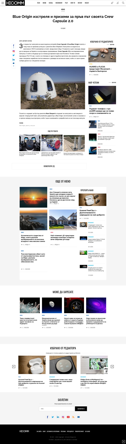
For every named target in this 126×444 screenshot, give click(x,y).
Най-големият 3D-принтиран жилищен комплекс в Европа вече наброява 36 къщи (62, 237)
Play (66, 3)
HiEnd (44, 3)
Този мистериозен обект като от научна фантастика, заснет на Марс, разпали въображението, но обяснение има (33, 258)
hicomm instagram (63, 417)
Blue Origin (22, 125)
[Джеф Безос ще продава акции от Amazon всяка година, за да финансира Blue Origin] (52, 143)
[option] (102, 125)
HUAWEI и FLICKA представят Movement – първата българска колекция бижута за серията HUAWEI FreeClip (100, 71)
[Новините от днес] (112, 3)
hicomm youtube (68, 417)
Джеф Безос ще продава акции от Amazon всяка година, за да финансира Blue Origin (51, 154)
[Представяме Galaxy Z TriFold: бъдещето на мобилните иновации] (83, 238)
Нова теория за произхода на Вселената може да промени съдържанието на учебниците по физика (96, 320)
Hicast (87, 3)
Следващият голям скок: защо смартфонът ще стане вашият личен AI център (96, 226)
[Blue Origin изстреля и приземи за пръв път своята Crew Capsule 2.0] (13, 51)
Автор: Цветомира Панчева (25, 41)
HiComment (59, 3)
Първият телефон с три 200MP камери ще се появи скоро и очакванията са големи (101, 112)
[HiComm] (15, 3)
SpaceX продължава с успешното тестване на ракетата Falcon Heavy (73, 154)
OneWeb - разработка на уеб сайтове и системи (63, 439)
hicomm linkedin (58, 417)
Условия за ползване (53, 431)
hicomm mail (79, 417)
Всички (112, 44)
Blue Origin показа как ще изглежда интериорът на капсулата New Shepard (29, 154)
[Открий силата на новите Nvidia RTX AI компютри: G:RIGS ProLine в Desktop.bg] (83, 266)
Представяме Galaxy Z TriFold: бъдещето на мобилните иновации (96, 241)
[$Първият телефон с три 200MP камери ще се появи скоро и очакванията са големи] (102, 95)
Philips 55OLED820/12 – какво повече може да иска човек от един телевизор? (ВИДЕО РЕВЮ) (96, 256)
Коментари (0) (49, 166)
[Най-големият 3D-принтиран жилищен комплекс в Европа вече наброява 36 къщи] (63, 220)
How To (73, 3)
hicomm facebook (48, 417)
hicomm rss (73, 417)
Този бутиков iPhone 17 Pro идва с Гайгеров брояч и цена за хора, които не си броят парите (106, 125)
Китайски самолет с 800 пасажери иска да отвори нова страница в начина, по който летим (106, 152)
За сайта (39, 431)
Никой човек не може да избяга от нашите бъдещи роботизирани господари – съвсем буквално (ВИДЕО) (74, 320)
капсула (32, 125)
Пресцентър (70, 431)
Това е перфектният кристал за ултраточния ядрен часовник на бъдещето (28, 320)
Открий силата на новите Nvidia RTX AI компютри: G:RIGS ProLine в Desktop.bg (96, 269)
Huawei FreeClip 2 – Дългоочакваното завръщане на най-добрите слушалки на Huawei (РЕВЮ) (92, 213)
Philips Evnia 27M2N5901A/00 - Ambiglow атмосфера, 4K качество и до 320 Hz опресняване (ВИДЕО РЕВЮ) (94, 382)
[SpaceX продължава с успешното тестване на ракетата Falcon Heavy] (74, 143)
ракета (27, 125)
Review (80, 3)
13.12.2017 (63, 28)
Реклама (63, 431)
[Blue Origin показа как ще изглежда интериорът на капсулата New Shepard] (29, 143)
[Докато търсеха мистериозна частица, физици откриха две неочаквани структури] (93, 137)
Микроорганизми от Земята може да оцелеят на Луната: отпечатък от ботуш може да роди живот (51, 321)
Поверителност (79, 431)
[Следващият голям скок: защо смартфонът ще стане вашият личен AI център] (83, 224)
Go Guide (87, 431)
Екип (44, 431)
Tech (38, 3)
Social (51, 3)
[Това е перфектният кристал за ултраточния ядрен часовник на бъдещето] (30, 305)
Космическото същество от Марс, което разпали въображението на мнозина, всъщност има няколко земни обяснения (33, 239)
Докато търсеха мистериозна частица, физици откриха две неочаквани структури (106, 138)
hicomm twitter (53, 417)
